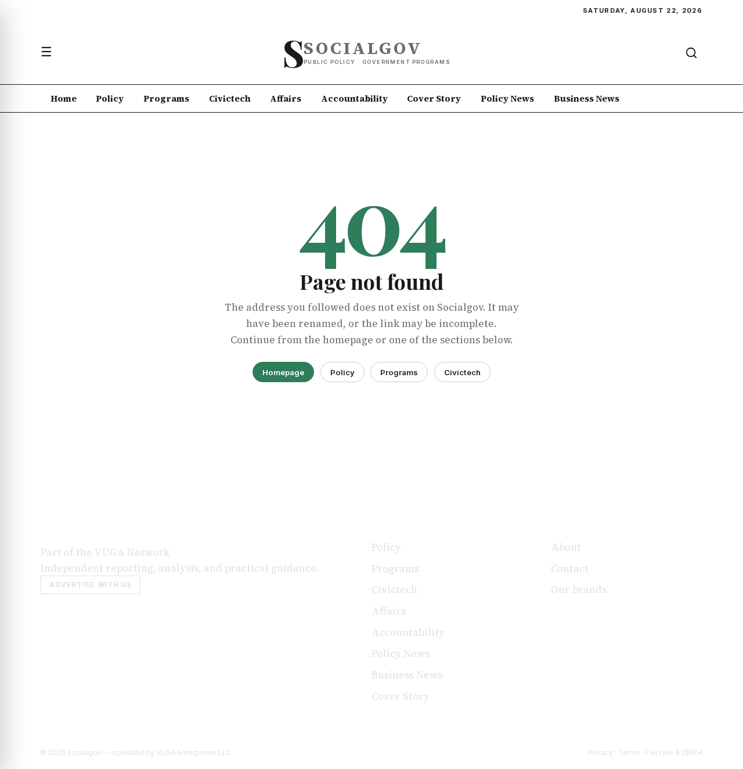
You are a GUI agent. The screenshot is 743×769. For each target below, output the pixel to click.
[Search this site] (691, 53)
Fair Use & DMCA (674, 752)
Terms (629, 752)
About (566, 547)
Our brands (579, 589)
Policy (110, 98)
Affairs (285, 98)
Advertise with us (90, 584)
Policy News (507, 98)
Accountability (354, 98)
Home (64, 98)
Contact (570, 569)
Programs (166, 98)
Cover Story (434, 98)
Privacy (600, 752)
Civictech (230, 98)
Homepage (283, 372)
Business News (586, 98)
